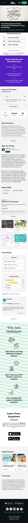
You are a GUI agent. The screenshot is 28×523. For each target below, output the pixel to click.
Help (14, 512)
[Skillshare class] (9, 458)
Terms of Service (20, 52)
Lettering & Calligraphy (18, 190)
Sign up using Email (14, 50)
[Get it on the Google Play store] (14, 439)
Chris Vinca (4, 243)
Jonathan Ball (18, 229)
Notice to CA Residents (14, 517)
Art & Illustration (6, 190)
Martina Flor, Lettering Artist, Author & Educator (12, 30)
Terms (22, 512)
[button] (2, 3)
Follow (13, 148)
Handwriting (5, 193)
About (6, 512)
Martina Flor (10, 148)
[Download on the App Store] (14, 434)
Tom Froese (4, 229)
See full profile (17, 181)
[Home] (13, 2)
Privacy (18, 512)
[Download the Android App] (19, 503)
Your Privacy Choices (12, 516)
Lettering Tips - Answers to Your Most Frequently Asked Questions (9, 467)
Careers (10, 512)
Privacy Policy (5, 53)
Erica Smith (9, 299)
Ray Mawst (17, 243)
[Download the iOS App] (8, 503)
